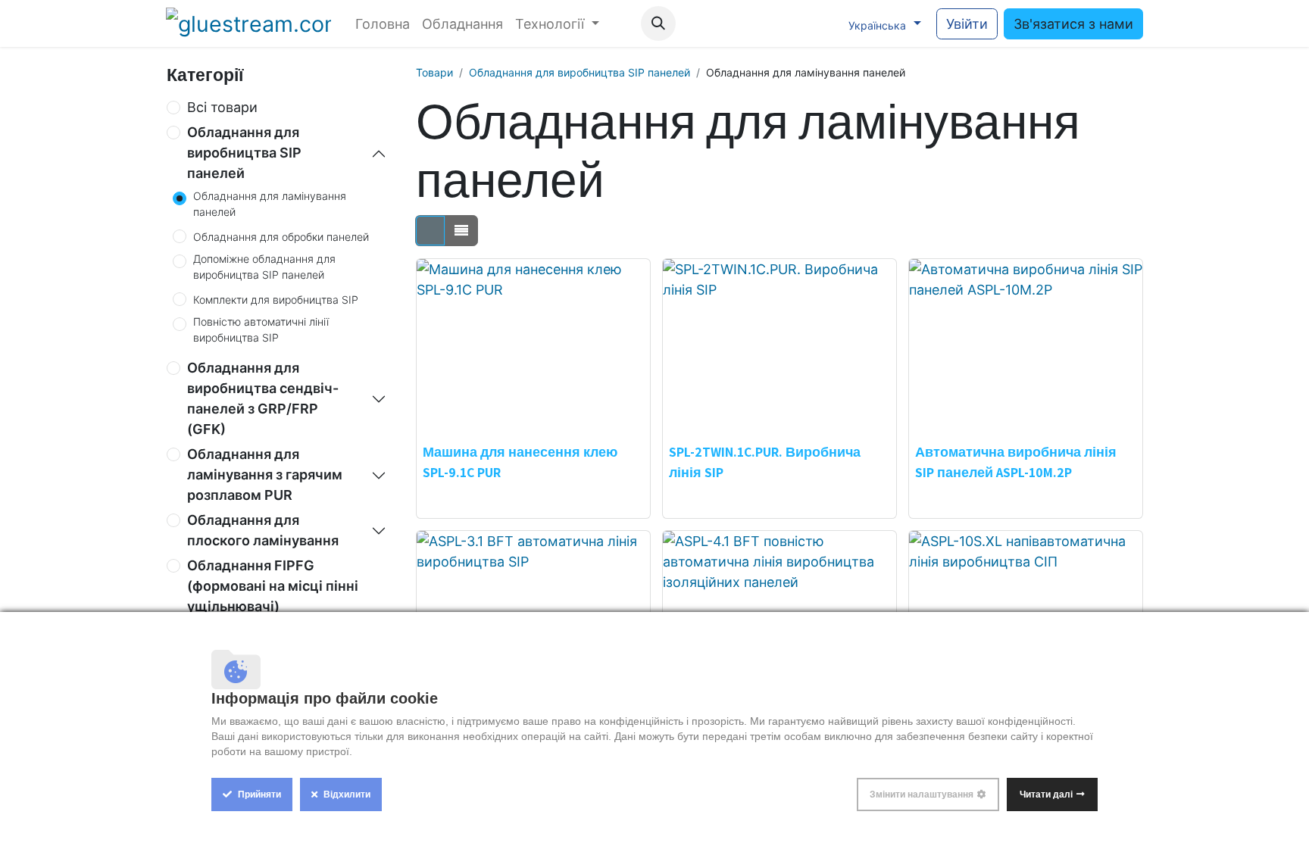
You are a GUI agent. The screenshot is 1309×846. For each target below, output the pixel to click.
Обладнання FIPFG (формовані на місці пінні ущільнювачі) (272, 585)
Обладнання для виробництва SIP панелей (244, 152)
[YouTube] (757, 23)
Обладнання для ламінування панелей (269, 203)
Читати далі (1046, 794)
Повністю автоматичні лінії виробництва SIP (261, 329)
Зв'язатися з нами (1073, 24)
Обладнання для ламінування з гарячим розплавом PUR (264, 474)
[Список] (461, 230)
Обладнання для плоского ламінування (263, 530)
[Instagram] (788, 23)
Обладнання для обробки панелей (281, 236)
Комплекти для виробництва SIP (275, 299)
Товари (434, 72)
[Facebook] (726, 23)
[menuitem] (382, 24)
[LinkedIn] (819, 23)
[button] (658, 23)
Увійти (967, 24)
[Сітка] (430, 230)
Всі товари (222, 107)
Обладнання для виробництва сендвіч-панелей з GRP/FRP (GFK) (263, 398)
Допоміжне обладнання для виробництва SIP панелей (264, 266)
